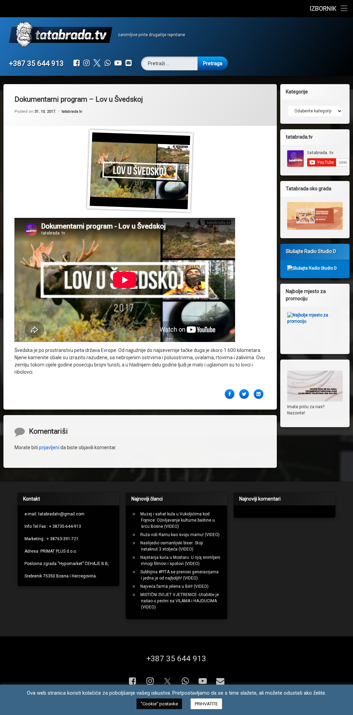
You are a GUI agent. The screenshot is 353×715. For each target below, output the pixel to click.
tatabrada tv (72, 111)
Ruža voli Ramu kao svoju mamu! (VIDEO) (180, 534)
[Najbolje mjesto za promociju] (315, 327)
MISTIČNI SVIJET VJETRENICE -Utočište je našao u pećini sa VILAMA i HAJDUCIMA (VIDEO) (179, 601)
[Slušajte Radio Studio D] (312, 268)
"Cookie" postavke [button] (159, 703)
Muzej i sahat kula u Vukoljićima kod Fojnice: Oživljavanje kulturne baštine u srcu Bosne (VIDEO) (177, 520)
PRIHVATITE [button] (206, 703)
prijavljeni (49, 447)
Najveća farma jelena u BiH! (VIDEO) (174, 586)
